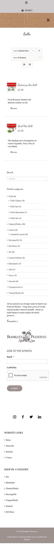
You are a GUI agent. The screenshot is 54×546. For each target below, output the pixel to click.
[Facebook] (23, 416)
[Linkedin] (39, 416)
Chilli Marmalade (17, 212)
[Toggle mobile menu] (48, 19)
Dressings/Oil (14, 240)
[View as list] (29, 64)
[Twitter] (31, 416)
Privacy (16, 537)
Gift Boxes (13, 246)
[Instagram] (14, 416)
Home (8, 440)
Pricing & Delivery (27, 537)
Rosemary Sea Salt (27, 85)
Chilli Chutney (16, 200)
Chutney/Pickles (15, 224)
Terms (9, 537)
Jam (10, 252)
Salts (10, 269)
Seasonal (12, 281)
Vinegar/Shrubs (15, 293)
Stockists (9, 451)
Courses (12, 230)
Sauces (11, 275)
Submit (14, 388)
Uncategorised (14, 287)
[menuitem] (27, 10)
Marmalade (13, 263)
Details (14, 108)
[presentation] (28, 375)
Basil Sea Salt (25, 126)
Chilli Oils (14, 218)
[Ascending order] (39, 51)
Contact (9, 457)
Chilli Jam (14, 206)
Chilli (11, 196)
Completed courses (17, 234)
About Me (10, 445)
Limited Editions (15, 257)
